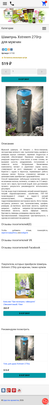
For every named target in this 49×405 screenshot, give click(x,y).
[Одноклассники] (9, 49)
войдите (24, 233)
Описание (7, 143)
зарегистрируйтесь (9, 233)
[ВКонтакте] (3, 49)
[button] (45, 401)
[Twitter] (6, 49)
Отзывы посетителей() (16, 224)
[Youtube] (19, 391)
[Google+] (9, 391)
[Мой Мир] (11, 49)
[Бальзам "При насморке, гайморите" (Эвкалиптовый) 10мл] (24, 286)
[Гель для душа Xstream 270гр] (24, 348)
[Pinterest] (14, 391)
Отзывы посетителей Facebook (20, 247)
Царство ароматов (11, 400)
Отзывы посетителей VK (16, 240)
